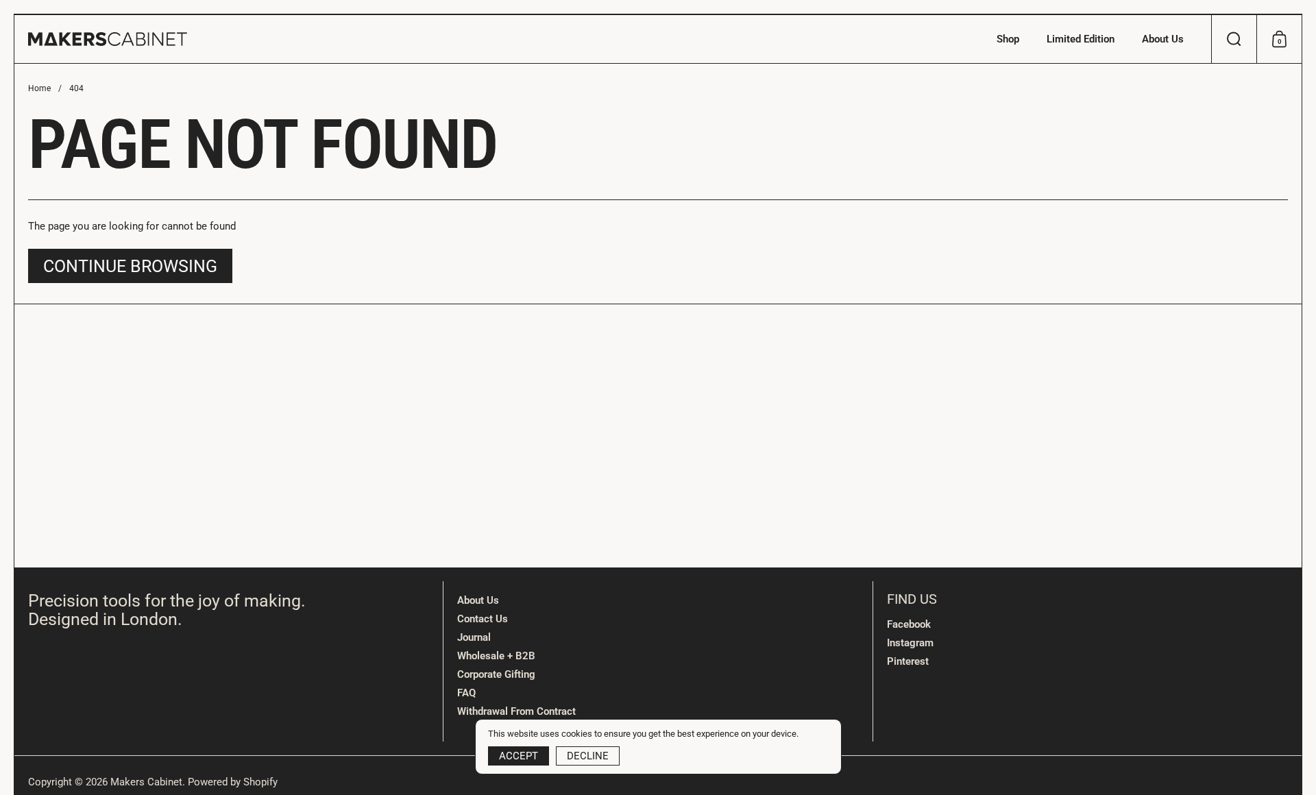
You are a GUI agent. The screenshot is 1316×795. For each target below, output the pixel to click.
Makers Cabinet (146, 782)
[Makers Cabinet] (107, 39)
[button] (1233, 39)
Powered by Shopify (233, 782)
